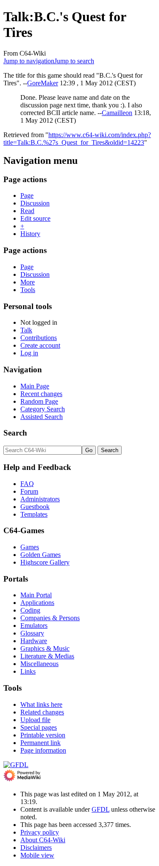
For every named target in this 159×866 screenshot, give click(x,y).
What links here (41, 704)
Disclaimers (36, 847)
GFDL (100, 809)
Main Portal (36, 595)
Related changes (42, 712)
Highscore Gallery (45, 562)
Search (15, 432)
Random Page (39, 401)
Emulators (33, 625)
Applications (37, 602)
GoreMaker (42, 83)
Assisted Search (41, 416)
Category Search (42, 409)
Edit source (35, 218)
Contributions (38, 337)
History (30, 233)
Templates (33, 514)
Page (26, 195)
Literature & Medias (47, 656)
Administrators (40, 499)
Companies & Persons (50, 617)
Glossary (32, 633)
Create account (40, 345)
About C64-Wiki (42, 840)
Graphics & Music (45, 648)
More (27, 282)
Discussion (35, 203)
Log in (29, 353)
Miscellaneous (39, 663)
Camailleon (117, 112)
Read (27, 210)
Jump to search (74, 61)
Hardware (33, 640)
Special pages (38, 727)
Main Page (34, 386)
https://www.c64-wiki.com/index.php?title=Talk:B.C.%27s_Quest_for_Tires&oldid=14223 (77, 138)
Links (28, 671)
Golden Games (40, 554)
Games (29, 547)
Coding (30, 610)
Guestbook (35, 506)
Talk (26, 330)
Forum (29, 491)
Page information (43, 750)
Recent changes (41, 393)
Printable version (42, 735)
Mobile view (37, 855)
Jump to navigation (28, 61)
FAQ (27, 483)
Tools (27, 289)
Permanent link (40, 742)
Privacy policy (39, 832)
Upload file (35, 719)
